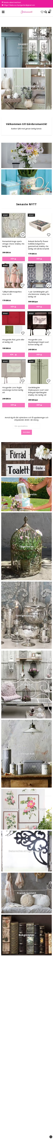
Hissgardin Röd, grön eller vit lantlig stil (13, 340)
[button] (42, 12)
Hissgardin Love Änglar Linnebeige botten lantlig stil (12, 390)
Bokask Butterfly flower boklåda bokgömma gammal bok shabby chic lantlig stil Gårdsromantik (38, 245)
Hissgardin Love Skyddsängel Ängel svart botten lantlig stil (38, 342)
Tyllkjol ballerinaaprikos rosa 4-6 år (12, 292)
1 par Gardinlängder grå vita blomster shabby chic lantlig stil (39, 294)
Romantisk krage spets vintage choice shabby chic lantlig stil (13, 243)
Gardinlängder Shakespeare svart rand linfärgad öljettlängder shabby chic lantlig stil (38, 391)
